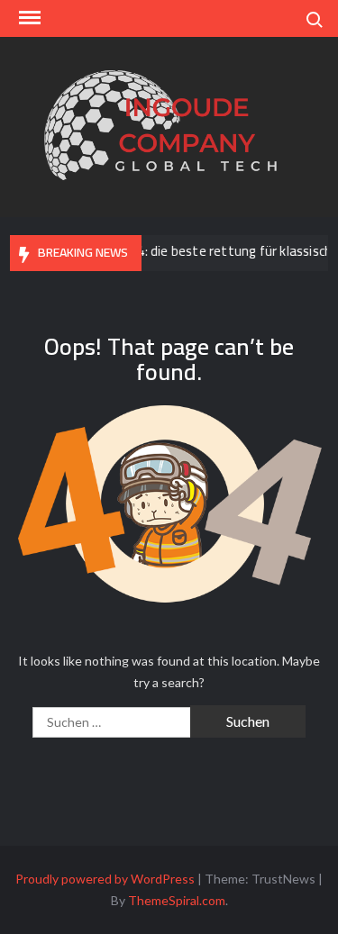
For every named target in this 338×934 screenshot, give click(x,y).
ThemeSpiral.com (176, 900)
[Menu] (28, 18)
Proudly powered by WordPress (105, 878)
